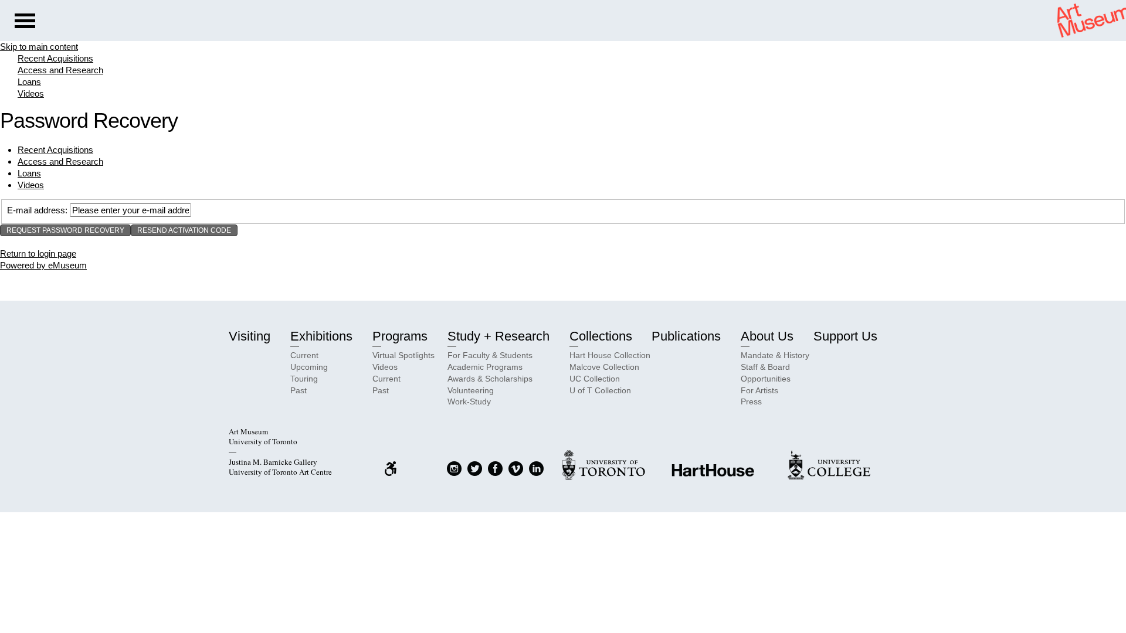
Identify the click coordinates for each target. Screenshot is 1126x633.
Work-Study (469, 401)
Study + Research (498, 336)
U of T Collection (600, 390)
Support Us (845, 336)
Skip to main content (39, 47)
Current (304, 355)
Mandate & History (775, 355)
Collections (600, 336)
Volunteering (470, 390)
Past (298, 390)
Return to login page (38, 253)
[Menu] (25, 22)
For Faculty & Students (490, 355)
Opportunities (766, 378)
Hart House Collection (609, 355)
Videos (31, 93)
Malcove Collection (604, 367)
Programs (400, 336)
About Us (767, 336)
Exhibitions (321, 336)
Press (751, 401)
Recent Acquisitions (55, 58)
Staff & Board (765, 367)
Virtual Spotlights (403, 355)
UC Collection (594, 378)
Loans (29, 82)
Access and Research (60, 70)
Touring (304, 378)
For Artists (759, 390)
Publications (686, 336)
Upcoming (309, 367)
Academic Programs (485, 367)
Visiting (249, 336)
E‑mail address (36, 210)
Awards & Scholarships (490, 378)
